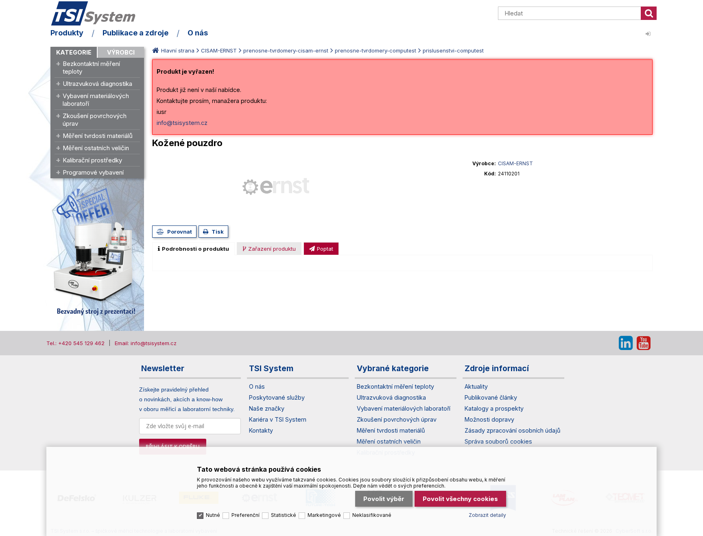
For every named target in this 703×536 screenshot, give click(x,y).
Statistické (283, 515)
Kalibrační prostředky (92, 160)
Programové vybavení (93, 172)
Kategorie (74, 52)
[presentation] (193, 249)
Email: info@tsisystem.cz (146, 343)
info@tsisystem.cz (182, 122)
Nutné (213, 515)
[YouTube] (644, 343)
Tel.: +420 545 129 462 (75, 343)
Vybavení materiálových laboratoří (96, 99)
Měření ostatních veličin (96, 148)
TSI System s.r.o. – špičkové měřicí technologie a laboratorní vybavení (97, 13)
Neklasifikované (371, 515)
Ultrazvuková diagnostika (97, 84)
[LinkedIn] (626, 343)
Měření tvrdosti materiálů (98, 136)
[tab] (193, 248)
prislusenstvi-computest (453, 50)
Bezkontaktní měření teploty (91, 67)
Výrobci (121, 52)
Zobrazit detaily (487, 515)
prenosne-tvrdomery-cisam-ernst (285, 50)
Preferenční (245, 515)
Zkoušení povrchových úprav (95, 119)
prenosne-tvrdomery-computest (375, 50)
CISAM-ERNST (219, 50)
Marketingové (324, 515)
